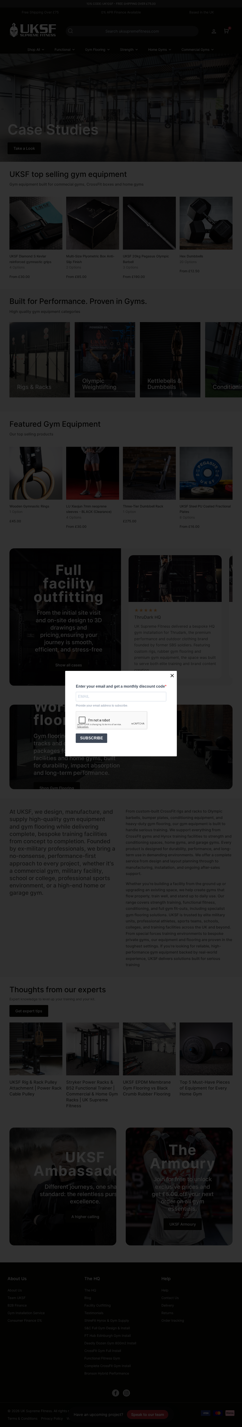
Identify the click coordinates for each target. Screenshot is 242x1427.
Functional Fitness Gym (102, 1358)
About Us (17, 1278)
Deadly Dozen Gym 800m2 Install (110, 1343)
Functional (62, 49)
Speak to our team (147, 1414)
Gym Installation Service (26, 1313)
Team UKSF (17, 1298)
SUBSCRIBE (91, 738)
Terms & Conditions (22, 1418)
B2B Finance (17, 1305)
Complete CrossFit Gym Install (107, 1366)
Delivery (167, 1305)
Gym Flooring (95, 49)
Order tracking (172, 1320)
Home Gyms (157, 49)
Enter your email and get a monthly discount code (120, 686)
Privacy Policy (52, 1418)
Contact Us (170, 1298)
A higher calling (85, 1216)
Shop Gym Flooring (56, 788)
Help (166, 1278)
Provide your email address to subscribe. (102, 705)
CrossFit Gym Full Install (102, 1351)
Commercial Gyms (195, 49)
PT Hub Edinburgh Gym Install (107, 1335)
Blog (87, 1298)
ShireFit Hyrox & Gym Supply (106, 1320)
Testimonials (93, 1313)
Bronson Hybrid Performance (106, 1373)
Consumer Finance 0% (25, 1320)
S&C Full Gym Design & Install (107, 1328)
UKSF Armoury (182, 1224)
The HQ (92, 1278)
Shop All (33, 49)
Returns (167, 1313)
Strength (127, 49)
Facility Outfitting (97, 1305)
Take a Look (24, 148)
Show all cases (68, 665)
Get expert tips (28, 1011)
